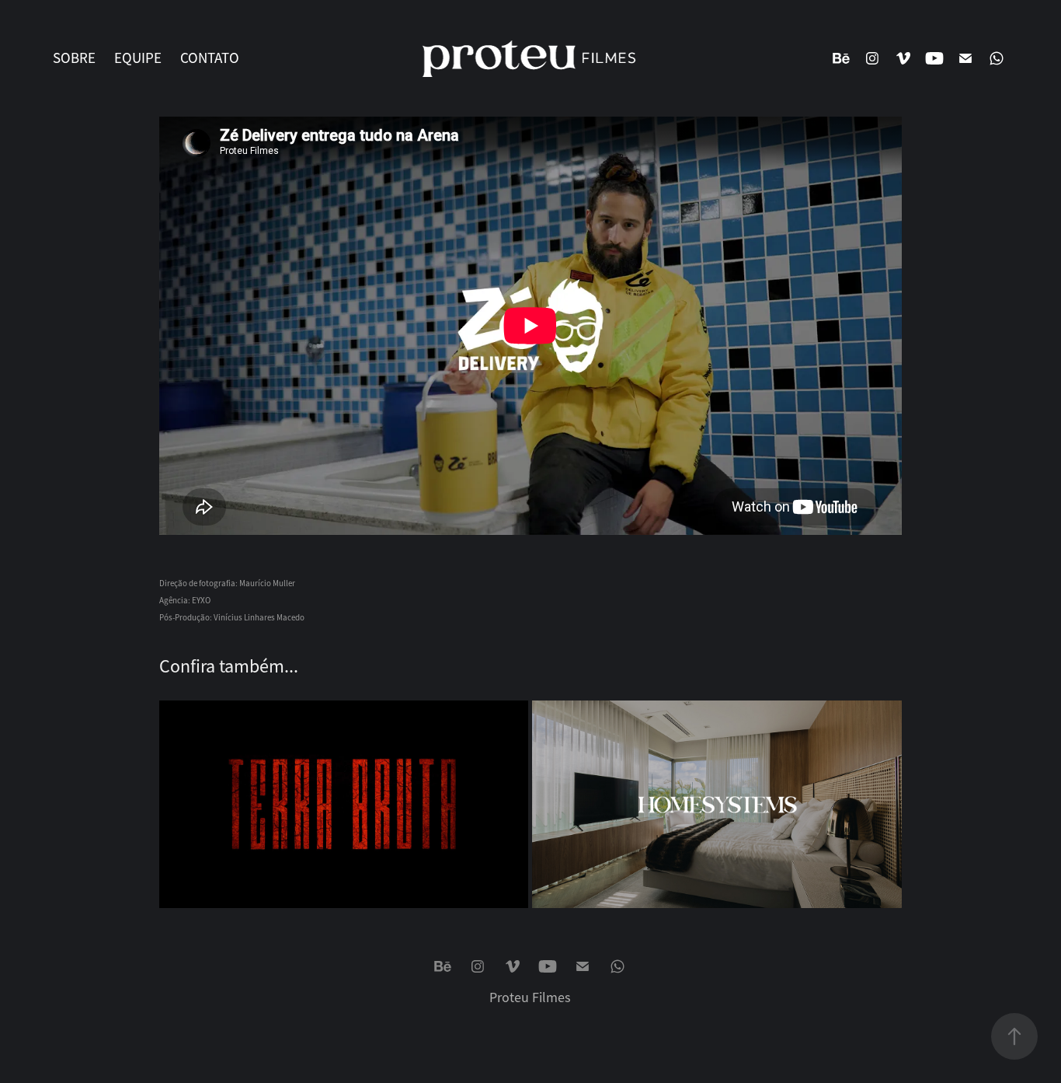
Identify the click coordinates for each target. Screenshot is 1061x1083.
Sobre (74, 58)
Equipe (138, 58)
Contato (209, 58)
